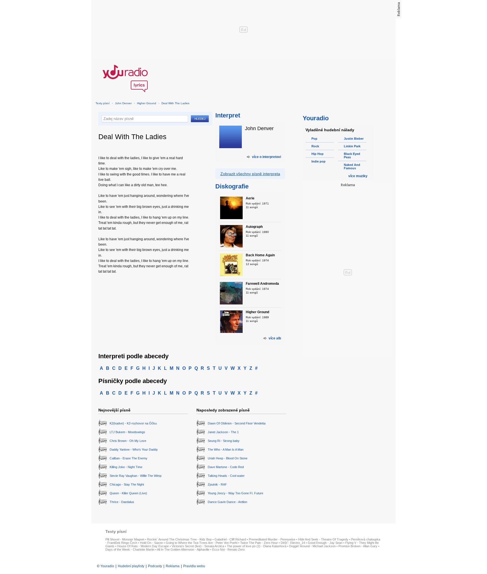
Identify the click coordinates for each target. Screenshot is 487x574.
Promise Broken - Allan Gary (357, 546)
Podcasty (155, 566)
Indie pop (318, 161)
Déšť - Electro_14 (293, 542)
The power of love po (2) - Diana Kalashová (256, 546)
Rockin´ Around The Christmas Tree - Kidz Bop (179, 539)
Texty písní (103, 103)
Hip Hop (317, 153)
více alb (275, 338)
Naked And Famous (352, 166)
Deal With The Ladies (175, 103)
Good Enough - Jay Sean (325, 542)
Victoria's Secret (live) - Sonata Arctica (198, 546)
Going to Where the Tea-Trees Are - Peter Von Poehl (201, 542)
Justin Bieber (354, 138)
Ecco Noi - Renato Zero (228, 549)
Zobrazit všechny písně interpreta (250, 174)
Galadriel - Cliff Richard (230, 539)
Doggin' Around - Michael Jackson (312, 546)
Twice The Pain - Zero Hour (259, 542)
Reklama (173, 566)
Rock (315, 146)
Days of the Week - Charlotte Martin (129, 549)
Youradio (107, 566)
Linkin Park (352, 146)
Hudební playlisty (131, 566)
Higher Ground (146, 103)
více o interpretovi (266, 157)
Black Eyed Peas (352, 155)
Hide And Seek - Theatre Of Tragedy (323, 539)
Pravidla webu (194, 566)
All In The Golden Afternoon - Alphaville (183, 549)
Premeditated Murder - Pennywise (272, 539)
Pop (314, 138)
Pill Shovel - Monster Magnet (124, 539)
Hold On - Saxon (151, 542)
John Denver (123, 103)
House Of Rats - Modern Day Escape (143, 546)
